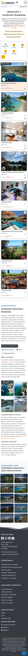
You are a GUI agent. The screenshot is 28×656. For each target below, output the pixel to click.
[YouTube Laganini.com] (9, 538)
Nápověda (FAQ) (5, 618)
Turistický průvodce (6, 592)
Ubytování (4, 6)
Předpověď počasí (9, 353)
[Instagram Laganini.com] (6, 538)
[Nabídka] (25, 2)
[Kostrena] (7, 388)
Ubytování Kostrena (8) (10, 346)
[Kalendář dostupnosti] (25, 88)
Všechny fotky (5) (9, 349)
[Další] (24, 72)
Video (20, 349)
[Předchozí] (4, 72)
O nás (2, 615)
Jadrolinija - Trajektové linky (9, 572)
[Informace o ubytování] (25, 85)
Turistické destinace (6, 589)
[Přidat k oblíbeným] (25, 64)
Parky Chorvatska (6, 570)
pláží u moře (9, 362)
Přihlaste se (5, 627)
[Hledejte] (17, 2)
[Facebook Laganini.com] (2, 538)
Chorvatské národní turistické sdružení (11, 567)
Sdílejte (23, 6)
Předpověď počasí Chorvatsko (9, 564)
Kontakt (3, 613)
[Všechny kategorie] (3, 57)
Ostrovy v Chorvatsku (7, 602)
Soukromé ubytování (7, 597)
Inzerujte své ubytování (8, 624)
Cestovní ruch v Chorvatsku (8, 578)
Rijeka (11, 322)
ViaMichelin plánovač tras (8, 575)
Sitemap (16, 554)
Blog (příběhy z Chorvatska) (8, 594)
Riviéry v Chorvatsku (7, 600)
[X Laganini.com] (13, 538)
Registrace (5, 630)
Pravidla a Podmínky (7, 554)
